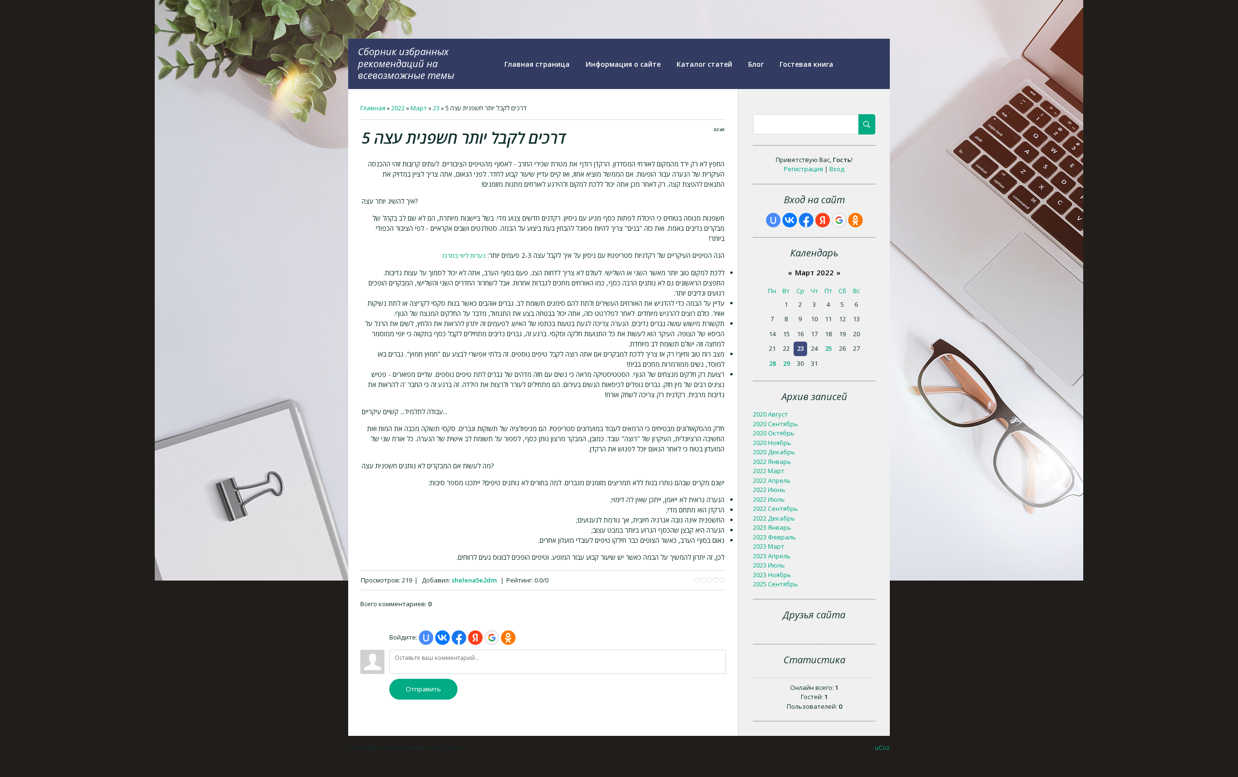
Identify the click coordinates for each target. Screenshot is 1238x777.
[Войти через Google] (492, 637)
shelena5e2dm (474, 580)
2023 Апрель (772, 556)
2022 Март (768, 470)
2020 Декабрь (774, 452)
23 (436, 108)
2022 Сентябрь (775, 508)
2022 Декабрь (774, 518)
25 (828, 348)
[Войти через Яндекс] (475, 637)
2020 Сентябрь (775, 423)
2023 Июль (769, 565)
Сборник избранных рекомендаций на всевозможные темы (406, 63)
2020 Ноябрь (772, 442)
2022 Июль (769, 499)
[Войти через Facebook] (459, 637)
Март (419, 108)
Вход (836, 168)
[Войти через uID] (426, 637)
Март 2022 (814, 272)
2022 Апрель (772, 480)
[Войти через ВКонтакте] (442, 637)
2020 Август (770, 414)
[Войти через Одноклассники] (508, 637)
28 (772, 363)
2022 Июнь (769, 489)
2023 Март (768, 546)
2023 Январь (772, 527)
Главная (372, 108)
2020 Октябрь (774, 433)
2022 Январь (772, 461)
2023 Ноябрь (772, 574)
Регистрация (803, 168)
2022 (398, 108)
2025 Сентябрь (775, 584)
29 (786, 363)
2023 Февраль (774, 537)
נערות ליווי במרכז (464, 255)
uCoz (882, 747)
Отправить (423, 689)
